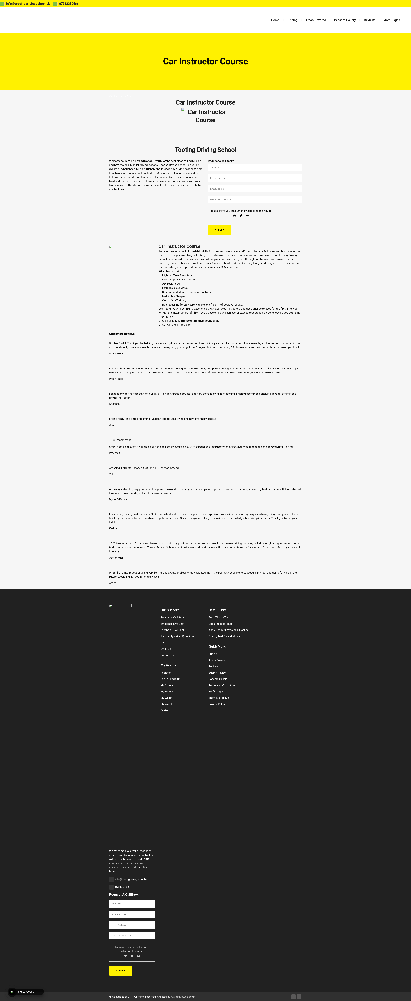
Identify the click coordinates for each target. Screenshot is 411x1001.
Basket (165, 710)
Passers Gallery (218, 679)
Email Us (166, 648)
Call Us (165, 642)
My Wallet (166, 697)
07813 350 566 (181, 324)
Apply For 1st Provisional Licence (229, 630)
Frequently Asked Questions (177, 636)
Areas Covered (218, 660)
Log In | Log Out (170, 679)
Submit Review (217, 672)
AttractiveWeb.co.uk (183, 996)
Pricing (213, 654)
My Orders (167, 685)
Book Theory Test (219, 617)
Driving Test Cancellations (224, 636)
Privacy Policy (217, 704)
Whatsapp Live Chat (172, 623)
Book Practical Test (220, 623)
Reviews (214, 666)
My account (168, 691)
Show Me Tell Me (219, 697)
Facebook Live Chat (172, 630)
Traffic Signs (216, 691)
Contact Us (167, 655)
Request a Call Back (172, 617)
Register (166, 672)
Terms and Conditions (222, 685)
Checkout (166, 704)
